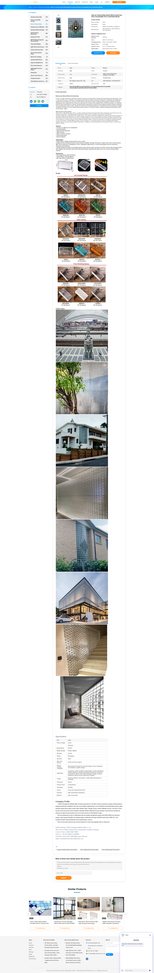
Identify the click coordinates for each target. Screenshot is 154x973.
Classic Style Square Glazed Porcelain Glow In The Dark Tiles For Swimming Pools (39, 923)
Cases (30, 954)
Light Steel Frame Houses (39, 47)
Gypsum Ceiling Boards (39, 62)
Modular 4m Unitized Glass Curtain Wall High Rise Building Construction (74, 945)
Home (30, 943)
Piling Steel (39, 72)
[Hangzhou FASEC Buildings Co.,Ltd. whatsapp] (35, 101)
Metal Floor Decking (39, 56)
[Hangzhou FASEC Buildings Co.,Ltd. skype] (42, 101)
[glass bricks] (75, 28)
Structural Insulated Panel (39, 53)
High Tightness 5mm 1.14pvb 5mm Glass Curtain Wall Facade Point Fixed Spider (74, 953)
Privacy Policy (32, 958)
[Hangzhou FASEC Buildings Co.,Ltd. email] (31, 101)
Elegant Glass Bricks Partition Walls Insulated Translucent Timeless (111, 923)
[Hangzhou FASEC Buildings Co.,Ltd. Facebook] (87, 959)
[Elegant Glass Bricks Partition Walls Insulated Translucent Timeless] (113, 908)
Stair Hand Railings (39, 44)
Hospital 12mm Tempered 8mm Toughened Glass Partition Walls (53, 960)
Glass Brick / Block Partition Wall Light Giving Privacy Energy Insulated (88, 923)
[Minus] (150, 935)
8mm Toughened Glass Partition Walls (89, 849)
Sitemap (31, 952)
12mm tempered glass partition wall (110, 849)
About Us (31, 947)
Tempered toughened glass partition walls (67, 849)
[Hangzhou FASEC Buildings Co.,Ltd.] (35, 2)
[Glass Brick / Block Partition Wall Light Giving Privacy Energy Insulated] (88, 908)
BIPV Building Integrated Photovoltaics (39, 40)
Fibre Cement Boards (39, 65)
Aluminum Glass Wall (39, 17)
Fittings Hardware (39, 78)
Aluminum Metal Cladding (39, 30)
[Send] (150, 970)
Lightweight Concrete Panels (39, 69)
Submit (63, 878)
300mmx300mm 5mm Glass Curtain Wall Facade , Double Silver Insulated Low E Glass (73, 960)
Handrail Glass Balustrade (39, 33)
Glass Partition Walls (39, 24)
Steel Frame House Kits (39, 49)
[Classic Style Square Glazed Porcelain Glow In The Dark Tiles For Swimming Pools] (40, 908)
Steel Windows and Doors (39, 81)
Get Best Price (98, 53)
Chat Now (119, 2)
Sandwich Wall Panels (39, 59)
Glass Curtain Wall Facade (39, 20)
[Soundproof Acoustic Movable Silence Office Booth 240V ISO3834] (64, 908)
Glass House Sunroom (39, 75)
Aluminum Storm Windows (39, 27)
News (30, 949)
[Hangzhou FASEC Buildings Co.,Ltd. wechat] (39, 101)
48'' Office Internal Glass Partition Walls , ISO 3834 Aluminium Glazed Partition (52, 945)
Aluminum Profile (39, 37)
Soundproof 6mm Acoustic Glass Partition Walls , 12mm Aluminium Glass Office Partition (52, 953)
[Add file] (122, 970)
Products (31, 945)
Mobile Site (32, 956)
